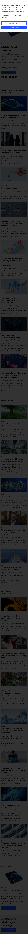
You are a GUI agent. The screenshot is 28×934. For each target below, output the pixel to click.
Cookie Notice (5, 13)
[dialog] (14, 16)
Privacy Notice (12, 15)
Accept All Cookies (14, 27)
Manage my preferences (14, 23)
